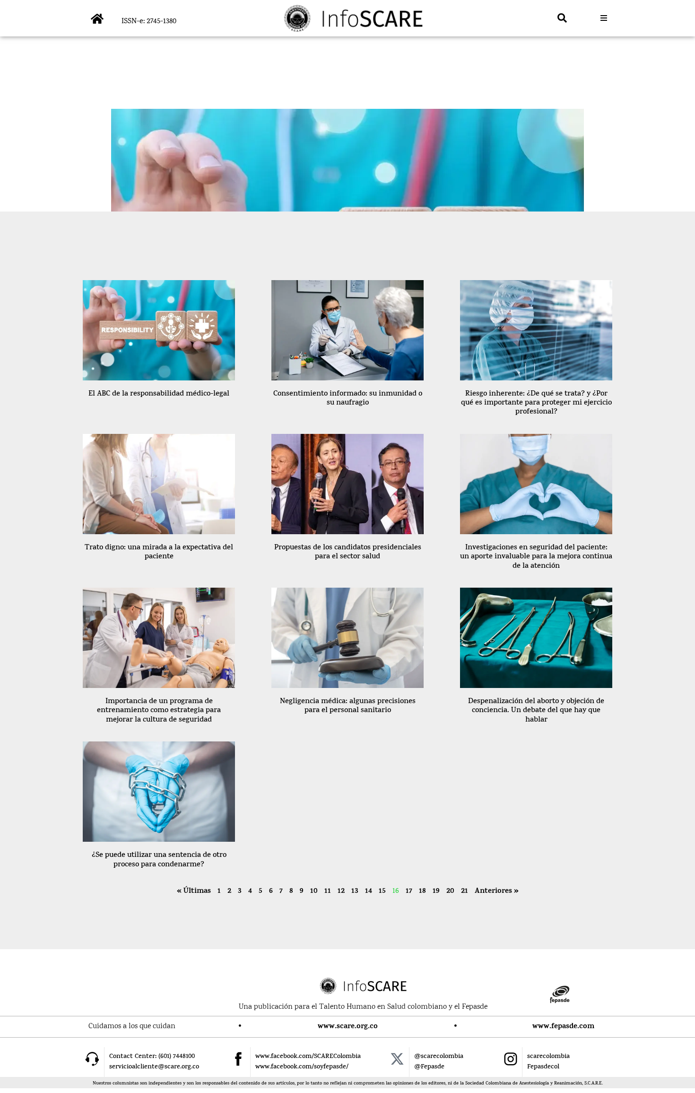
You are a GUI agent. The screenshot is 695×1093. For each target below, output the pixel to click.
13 (354, 891)
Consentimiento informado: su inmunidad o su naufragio (347, 398)
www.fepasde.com (563, 1027)
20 (450, 891)
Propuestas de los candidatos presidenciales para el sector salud (347, 552)
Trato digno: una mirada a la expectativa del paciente (159, 552)
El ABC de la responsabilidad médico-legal (158, 394)
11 (327, 891)
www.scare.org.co (348, 1027)
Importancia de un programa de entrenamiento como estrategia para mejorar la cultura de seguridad (159, 711)
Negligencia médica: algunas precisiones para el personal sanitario (348, 706)
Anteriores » (497, 891)
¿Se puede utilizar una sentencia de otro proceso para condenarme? (159, 860)
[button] (562, 18)
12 (341, 891)
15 (382, 891)
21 (464, 891)
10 (314, 891)
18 (422, 891)
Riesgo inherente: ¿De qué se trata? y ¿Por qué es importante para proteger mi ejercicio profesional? (536, 403)
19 (436, 891)
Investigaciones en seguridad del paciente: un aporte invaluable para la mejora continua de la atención (536, 557)
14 (368, 891)
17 (409, 891)
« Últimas (194, 891)
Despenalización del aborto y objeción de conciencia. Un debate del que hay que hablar (536, 711)
